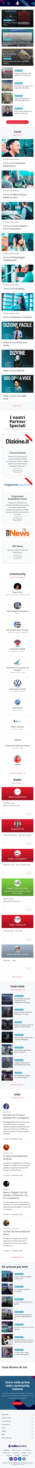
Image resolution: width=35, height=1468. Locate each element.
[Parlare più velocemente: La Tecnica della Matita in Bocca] (17, 1314)
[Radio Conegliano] (17, 863)
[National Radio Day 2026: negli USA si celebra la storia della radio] (17, 57)
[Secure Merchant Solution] (17, 627)
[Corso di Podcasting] (17, 278)
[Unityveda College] (17, 646)
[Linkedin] (20, 1459)
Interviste (18, 1022)
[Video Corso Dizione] (17, 361)
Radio (24, 1453)
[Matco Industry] (17, 724)
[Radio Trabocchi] (17, 929)
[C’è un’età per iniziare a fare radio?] (17, 1288)
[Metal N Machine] (17, 802)
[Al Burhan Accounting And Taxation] (17, 667)
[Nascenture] (17, 705)
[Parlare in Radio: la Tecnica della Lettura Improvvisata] (17, 1339)
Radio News (18, 70)
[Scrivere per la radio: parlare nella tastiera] (17, 1352)
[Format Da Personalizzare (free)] (17, 1235)
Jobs (30, 1453)
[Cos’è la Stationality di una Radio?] (17, 1301)
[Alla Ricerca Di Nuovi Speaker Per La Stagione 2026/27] (17, 1121)
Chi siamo (9, 1455)
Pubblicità (25, 1455)
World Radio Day (19, 996)
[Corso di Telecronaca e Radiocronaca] (17, 185)
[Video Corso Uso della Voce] (17, 388)
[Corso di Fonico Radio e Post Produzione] (17, 217)
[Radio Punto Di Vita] (17, 895)
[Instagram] (15, 1459)
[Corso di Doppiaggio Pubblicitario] (17, 248)
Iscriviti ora (17, 1403)
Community (16, 1453)
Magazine (7, 1450)
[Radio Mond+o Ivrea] (17, 959)
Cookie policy (24, 1463)
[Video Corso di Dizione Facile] (17, 335)
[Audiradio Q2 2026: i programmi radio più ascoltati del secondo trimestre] (17, 38)
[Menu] (27, 3)
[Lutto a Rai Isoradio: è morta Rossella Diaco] (17, 98)
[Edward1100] (17, 833)
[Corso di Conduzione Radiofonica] (17, 154)
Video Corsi (6, 1453)
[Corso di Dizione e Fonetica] (17, 306)
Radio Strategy (19, 1286)
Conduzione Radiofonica (19, 1274)
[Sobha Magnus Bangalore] (17, 609)
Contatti (17, 1455)
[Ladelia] (17, 761)
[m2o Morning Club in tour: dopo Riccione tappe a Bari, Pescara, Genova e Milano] (17, 85)
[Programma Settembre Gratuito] (17, 1160)
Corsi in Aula (16, 1450)
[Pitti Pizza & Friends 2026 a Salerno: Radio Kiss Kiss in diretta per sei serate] (17, 18)
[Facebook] (11, 1459)
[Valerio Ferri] (17, 590)
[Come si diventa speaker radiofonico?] (17, 1276)
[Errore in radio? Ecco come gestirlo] (17, 1326)
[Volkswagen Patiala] (17, 686)
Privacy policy (16, 1463)
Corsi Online (27, 1450)
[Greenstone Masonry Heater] (17, 743)
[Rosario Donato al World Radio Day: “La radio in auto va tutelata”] (17, 1011)
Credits (22, 1464)
